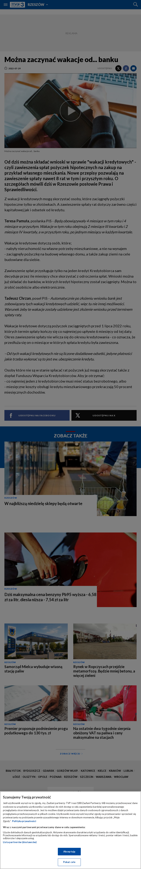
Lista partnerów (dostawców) (20, 842)
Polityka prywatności (24, 821)
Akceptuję (69, 851)
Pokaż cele (69, 862)
